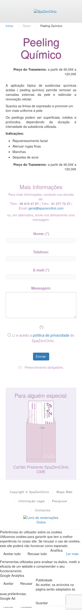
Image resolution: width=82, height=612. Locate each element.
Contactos (43, 510)
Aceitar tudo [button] (12, 553)
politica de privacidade (51, 335)
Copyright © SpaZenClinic (29, 492)
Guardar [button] (42, 603)
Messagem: (41, 288)
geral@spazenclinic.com (46, 208)
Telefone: (41, 252)
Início (9, 26)
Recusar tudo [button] (37, 553)
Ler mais (72, 553)
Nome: (41, 233)
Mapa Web (64, 492)
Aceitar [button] (8, 583)
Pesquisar (59, 501)
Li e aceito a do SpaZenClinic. (43, 338)
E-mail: (41, 270)
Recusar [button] (26, 583)
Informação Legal (31, 501)
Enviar (41, 356)
